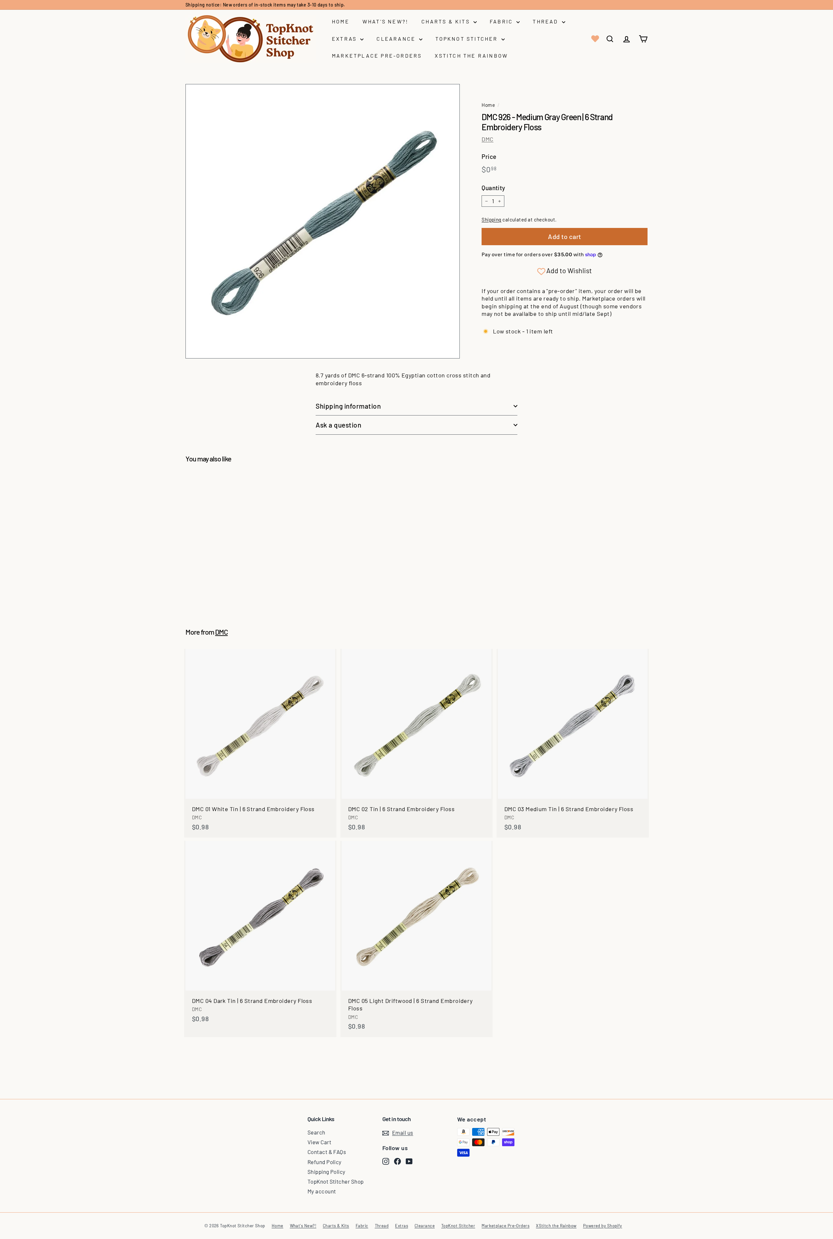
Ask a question (338, 425)
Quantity (493, 187)
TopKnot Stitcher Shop (335, 1181)
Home (340, 21)
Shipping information (348, 406)
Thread (546, 21)
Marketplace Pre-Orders (377, 55)
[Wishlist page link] (594, 39)
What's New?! (385, 21)
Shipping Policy (326, 1171)
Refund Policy (324, 1162)
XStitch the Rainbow (471, 55)
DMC (487, 139)
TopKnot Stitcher (467, 38)
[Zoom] (322, 221)
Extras (345, 38)
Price (489, 156)
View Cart (319, 1142)
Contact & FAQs (326, 1151)
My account (321, 1191)
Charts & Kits (446, 21)
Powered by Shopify (602, 1225)
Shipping (491, 219)
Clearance (396, 38)
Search (316, 1132)
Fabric (502, 21)
